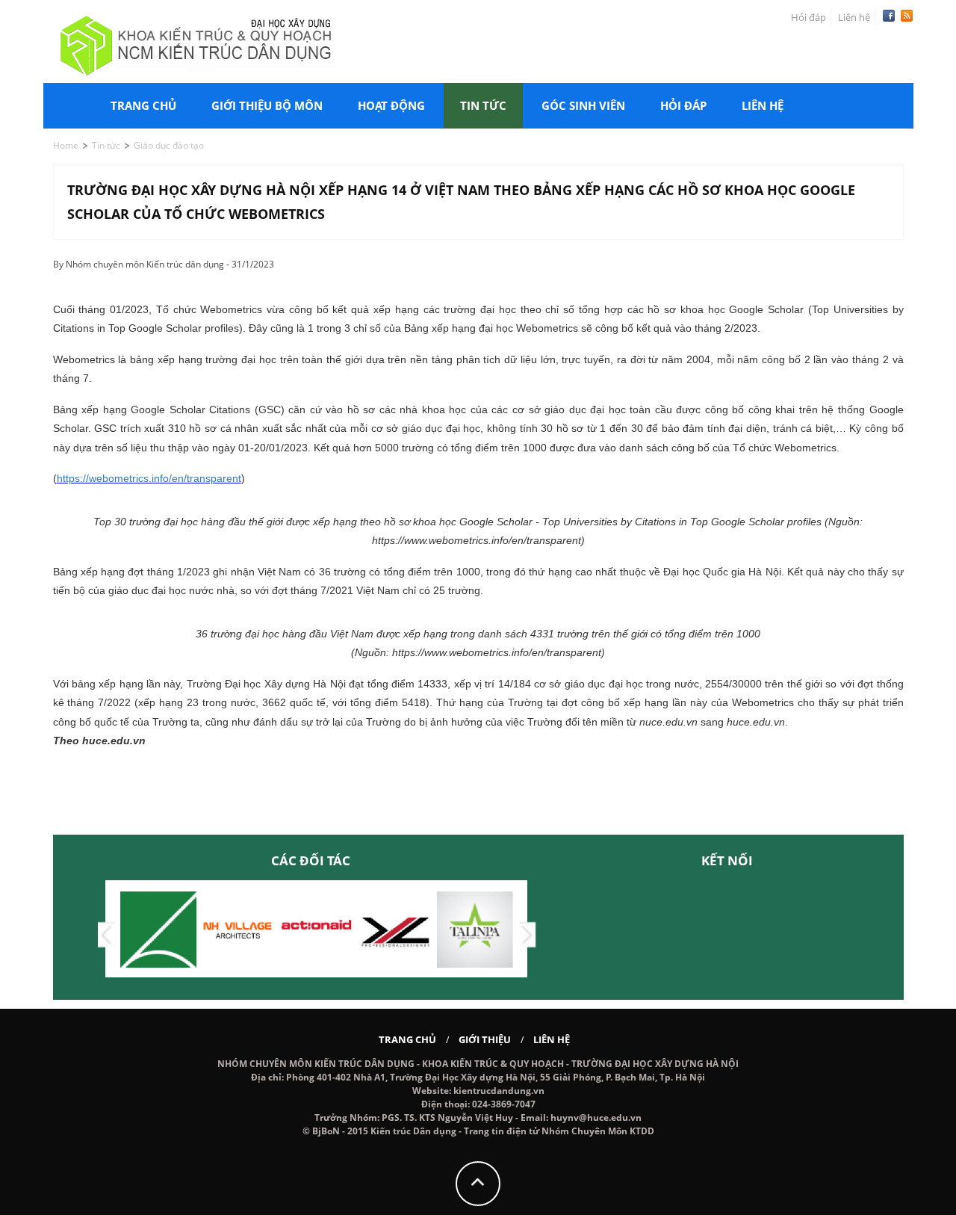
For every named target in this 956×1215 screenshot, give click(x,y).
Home (65, 145)
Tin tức (483, 105)
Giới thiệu (485, 1039)
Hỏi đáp (808, 17)
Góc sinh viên (583, 105)
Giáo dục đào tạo (169, 145)
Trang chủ (143, 105)
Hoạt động (391, 105)
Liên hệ (854, 17)
